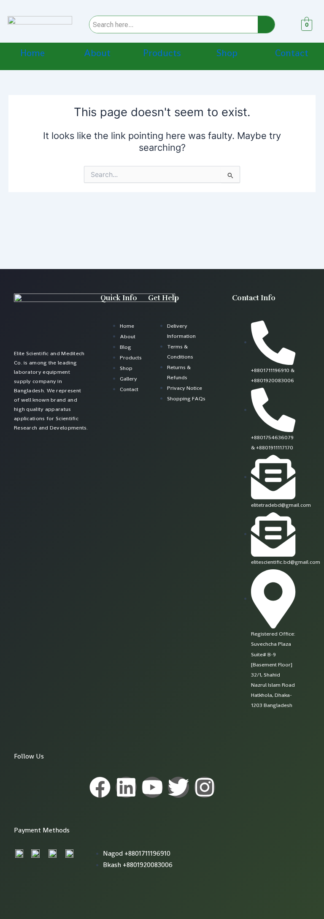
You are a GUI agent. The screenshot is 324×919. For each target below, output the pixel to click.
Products (162, 53)
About (97, 53)
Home (32, 53)
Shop (227, 53)
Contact (291, 53)
